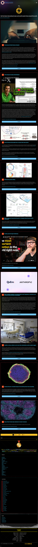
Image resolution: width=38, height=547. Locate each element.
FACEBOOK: (14, 533)
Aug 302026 (3, 45)
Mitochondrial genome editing (9, 179)
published (34, 145)
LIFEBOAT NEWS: (21, 533)
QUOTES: (20, 541)
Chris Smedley (5, 510)
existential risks (3, 450)
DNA (2, 459)
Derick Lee (4, 497)
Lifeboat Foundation (5, 543)
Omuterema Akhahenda (6, 493)
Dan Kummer (4, 492)
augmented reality (4, 468)
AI (3, 449)
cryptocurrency (34, 449)
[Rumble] (31, 543)
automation (3, 469)
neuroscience (11, 426)
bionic (2, 473)
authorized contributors (7, 18)
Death (36, 449)
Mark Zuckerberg (4, 463)
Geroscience (3, 517)
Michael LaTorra (5, 265)
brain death (30, 449)
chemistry (13, 156)
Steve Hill (4, 503)
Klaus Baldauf (5, 494)
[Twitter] (26, 543)
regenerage (13, 451)
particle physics (9, 312)
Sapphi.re (12, 543)
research (19, 451)
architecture (3, 466)
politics (8, 451)
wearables (11, 119)
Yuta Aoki (4, 496)
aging (2, 449)
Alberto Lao (4, 498)
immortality (21, 450)
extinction (5, 450)
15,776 (19, 434)
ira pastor (28, 450)
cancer (31, 449)
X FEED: (14, 535)
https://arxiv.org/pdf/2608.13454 (26, 116)
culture (35, 449)
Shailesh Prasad (5, 486)
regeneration (16, 451)
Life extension (32, 450)
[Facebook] (25, 543)
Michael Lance (5, 506)
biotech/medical (10, 156)
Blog (19, 6)
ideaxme (19, 450)
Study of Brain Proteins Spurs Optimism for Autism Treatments (15, 422)
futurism (9, 426)
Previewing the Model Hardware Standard (11, 45)
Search (36, 439)
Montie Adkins (5, 508)
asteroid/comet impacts (5, 467)
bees (2, 470)
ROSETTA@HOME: (14, 539)
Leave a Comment (15, 66)
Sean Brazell (4, 502)
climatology (10, 225)
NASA (5, 451)
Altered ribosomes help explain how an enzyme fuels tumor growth (16, 142)
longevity (3, 451)
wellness (35, 451)
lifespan (35, 450)
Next (22, 434)
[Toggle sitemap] (35, 2)
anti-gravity (3, 465)
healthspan (15, 450)
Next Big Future (4, 520)
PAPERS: (20, 539)
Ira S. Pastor (4, 509)
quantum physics (9, 66)
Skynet (3, 462)
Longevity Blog (4, 518)
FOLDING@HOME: (14, 538)
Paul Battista (4, 487)
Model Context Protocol (32, 63)
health (12, 450)
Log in (2, 18)
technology (28, 451)
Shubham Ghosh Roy (6, 156)
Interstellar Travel (25, 450)
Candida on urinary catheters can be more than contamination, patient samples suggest (20, 345)
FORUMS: (17, 541)
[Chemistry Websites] (19, 444)
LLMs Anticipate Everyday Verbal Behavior (12, 75)
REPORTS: (20, 537)
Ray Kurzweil (3, 460)
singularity (21, 451)
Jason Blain (4, 507)
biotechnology (23, 449)
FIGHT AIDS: (15, 537)
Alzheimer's (5, 449)
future (7, 450)
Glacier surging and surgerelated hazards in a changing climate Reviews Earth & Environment (18, 219)
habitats (12, 225)
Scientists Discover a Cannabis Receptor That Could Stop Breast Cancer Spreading (19, 386)
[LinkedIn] (28, 543)
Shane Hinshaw (5, 499)
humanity (17, 450)
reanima (10, 451)
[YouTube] (29, 543)
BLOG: (20, 535)
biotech (20, 449)
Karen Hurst (4, 490)
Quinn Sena (4, 484)
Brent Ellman (4, 504)
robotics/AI (12, 66)
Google (10, 450)
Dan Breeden (4, 485)
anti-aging (7, 449)
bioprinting (3, 474)
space (23, 451)
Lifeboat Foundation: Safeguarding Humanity (17, 3)
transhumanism (31, 451)
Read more (19, 68)
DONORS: (16, 536)
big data (3, 471)
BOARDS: (20, 536)
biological (3, 472)
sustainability (14, 225)
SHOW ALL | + (3, 511)
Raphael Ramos (5, 500)
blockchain (28, 449)
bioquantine (14, 449)
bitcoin (26, 449)
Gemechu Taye (5, 488)
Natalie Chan (4, 501)
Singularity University (4, 461)
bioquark (17, 449)
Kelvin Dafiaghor (5, 489)
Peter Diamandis (4, 458)
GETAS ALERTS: (20, 534)
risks (20, 451)
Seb (3, 505)
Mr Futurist (3, 519)
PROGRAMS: (20, 538)
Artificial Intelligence (11, 449)
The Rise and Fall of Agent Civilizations (11, 234)
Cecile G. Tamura (5, 66)
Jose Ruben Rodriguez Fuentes (7, 491)
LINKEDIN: (14, 534)
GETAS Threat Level (19, 530)
